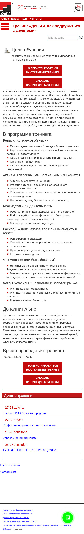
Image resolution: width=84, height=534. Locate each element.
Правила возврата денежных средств (20, 521)
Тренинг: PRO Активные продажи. (24, 413)
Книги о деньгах (10, 464)
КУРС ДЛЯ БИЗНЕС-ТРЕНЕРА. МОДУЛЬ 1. (30, 450)
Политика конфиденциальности (18, 509)
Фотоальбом (8, 471)
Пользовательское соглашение (17, 513)
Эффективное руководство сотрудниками (29, 425)
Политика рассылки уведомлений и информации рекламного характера (37, 525)
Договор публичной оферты (16, 517)
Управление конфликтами (20, 437)
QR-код (6, 529)
